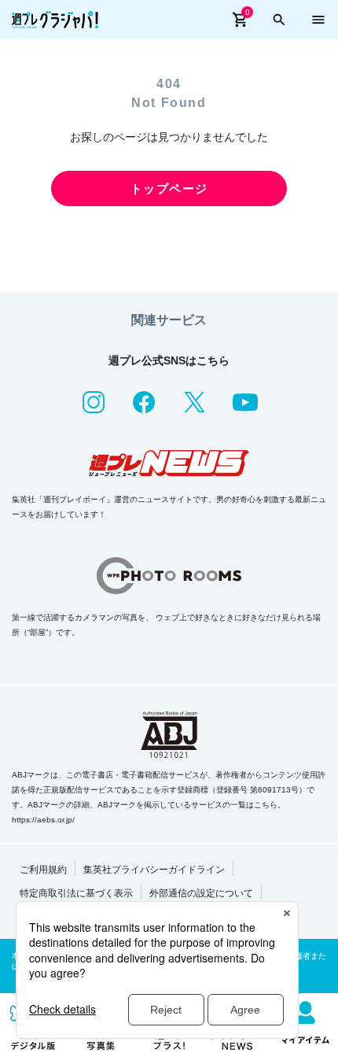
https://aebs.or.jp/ (43, 819)
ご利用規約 (43, 869)
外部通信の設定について (201, 893)
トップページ (169, 188)
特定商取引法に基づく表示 (76, 893)
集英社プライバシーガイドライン (154, 869)
